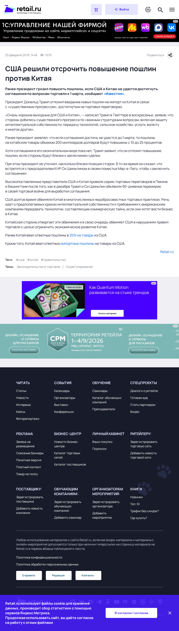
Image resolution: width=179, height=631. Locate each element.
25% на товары (81, 235)
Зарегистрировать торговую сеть (143, 444)
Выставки (61, 405)
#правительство (53, 260)
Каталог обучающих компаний (106, 400)
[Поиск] (160, 9)
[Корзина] (96, 9)
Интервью (23, 405)
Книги (136, 489)
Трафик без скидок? (144, 511)
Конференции (64, 412)
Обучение (101, 382)
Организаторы (64, 398)
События (63, 382)
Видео (134, 412)
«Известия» (114, 93)
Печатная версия (28, 460)
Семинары (99, 391)
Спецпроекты (143, 382)
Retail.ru (167, 251)
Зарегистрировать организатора (105, 504)
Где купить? (138, 518)
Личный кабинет (108, 433)
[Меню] (172, 9)
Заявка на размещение (25, 444)
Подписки (99, 449)
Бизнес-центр (67, 433)
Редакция (58, 575)
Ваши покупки (102, 442)
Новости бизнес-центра (66, 444)
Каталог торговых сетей (67, 455)
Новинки (136, 497)
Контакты (88, 575)
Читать (23, 382)
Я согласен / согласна (131, 613)
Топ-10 (135, 504)
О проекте (28, 575)
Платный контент (28, 467)
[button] (32, 382)
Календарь (62, 391)
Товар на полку (27, 474)
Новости (22, 398)
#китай (32, 260)
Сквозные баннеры (29, 453)
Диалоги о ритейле (144, 391)
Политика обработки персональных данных (47, 564)
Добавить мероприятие (102, 515)
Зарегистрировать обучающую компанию (67, 506)
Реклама (24, 433)
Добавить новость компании (29, 510)
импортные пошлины (77, 243)
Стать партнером (142, 405)
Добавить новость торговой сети (143, 455)
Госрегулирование (79, 267)
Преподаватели (103, 409)
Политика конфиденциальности (39, 557)
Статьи (21, 391)
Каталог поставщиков (70, 464)
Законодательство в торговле (38, 267)
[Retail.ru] (36, 9)
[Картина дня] (148, 9)
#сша (20, 260)
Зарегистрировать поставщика (29, 499)
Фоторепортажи (27, 419)
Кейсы (20, 412)
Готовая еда (139, 398)
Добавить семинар (67, 517)
